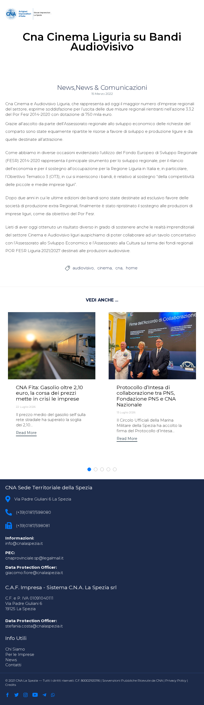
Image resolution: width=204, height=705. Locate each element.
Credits (10, 685)
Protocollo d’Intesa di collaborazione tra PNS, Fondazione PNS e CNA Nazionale (146, 396)
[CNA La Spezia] (29, 14)
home (132, 267)
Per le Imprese (19, 654)
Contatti (13, 664)
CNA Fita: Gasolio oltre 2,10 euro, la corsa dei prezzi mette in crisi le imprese (49, 393)
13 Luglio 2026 (126, 412)
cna (118, 267)
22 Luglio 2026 (26, 407)
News (65, 87)
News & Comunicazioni (111, 87)
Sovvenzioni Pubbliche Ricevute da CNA (132, 680)
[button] (26, 433)
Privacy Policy (175, 680)
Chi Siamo (15, 649)
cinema (104, 267)
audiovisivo (83, 267)
